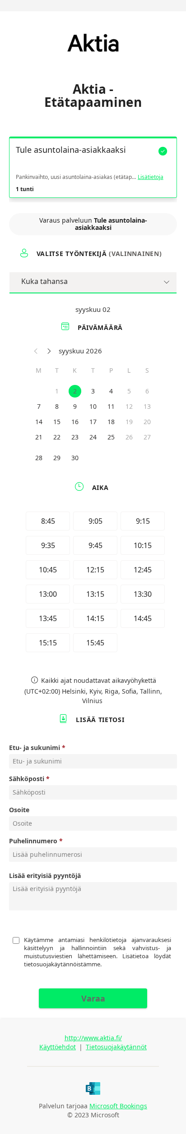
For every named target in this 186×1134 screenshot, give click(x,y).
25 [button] (111, 437)
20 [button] (147, 421)
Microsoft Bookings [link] (118, 1106)
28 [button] (38, 457)
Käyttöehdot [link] (57, 1047)
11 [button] (111, 406)
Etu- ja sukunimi (34, 747)
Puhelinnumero (33, 841)
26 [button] (129, 437)
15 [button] (56, 421)
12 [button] (129, 406)
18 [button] (111, 421)
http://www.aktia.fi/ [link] (93, 1037)
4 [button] (111, 391)
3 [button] (93, 391)
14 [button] (38, 421)
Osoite (19, 809)
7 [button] (39, 406)
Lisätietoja (150, 177)
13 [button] (147, 406)
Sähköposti (26, 778)
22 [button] (56, 437)
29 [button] (56, 457)
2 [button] (75, 391)
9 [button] (75, 406)
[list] (93, 169)
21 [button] (38, 437)
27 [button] (147, 437)
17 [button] (93, 421)
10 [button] (93, 406)
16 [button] (75, 421)
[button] (36, 351)
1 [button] (57, 391)
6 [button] (147, 391)
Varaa (93, 998)
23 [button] (75, 437)
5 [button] (129, 391)
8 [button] (57, 406)
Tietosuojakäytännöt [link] (116, 1047)
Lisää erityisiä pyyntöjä (45, 875)
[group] (93, 583)
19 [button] (129, 421)
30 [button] (75, 457)
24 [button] (93, 437)
